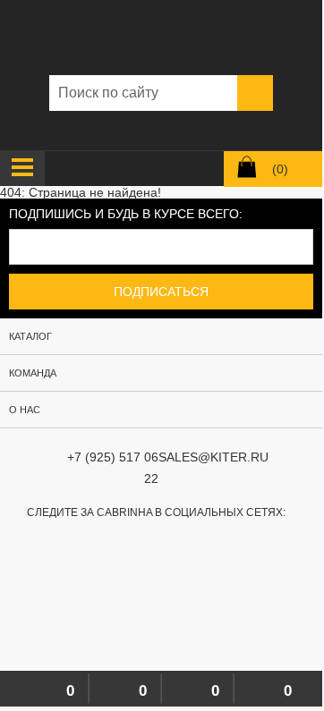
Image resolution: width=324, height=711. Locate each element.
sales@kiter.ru (213, 457)
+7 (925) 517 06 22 (112, 468)
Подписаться (161, 291)
